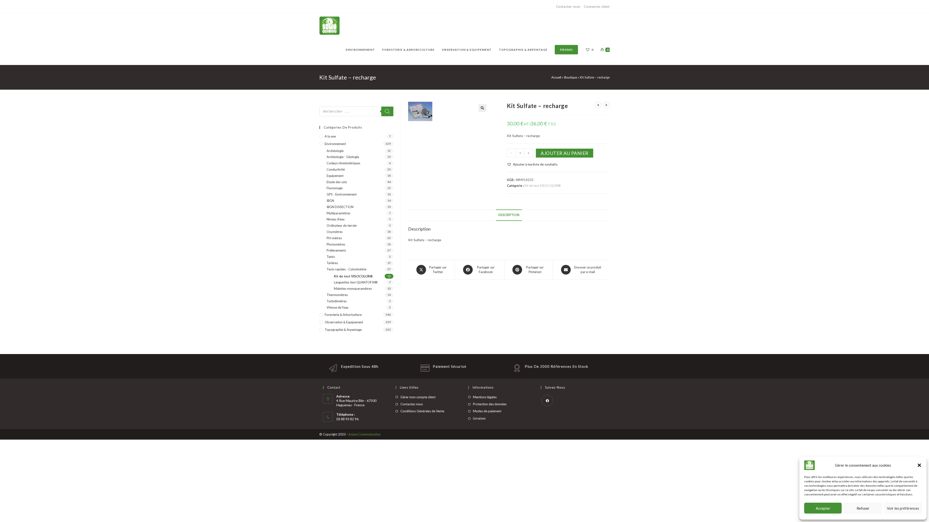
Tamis (331, 257)
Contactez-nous (568, 6)
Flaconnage (335, 188)
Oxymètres (335, 232)
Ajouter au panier (564, 153)
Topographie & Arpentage (343, 330)
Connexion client (597, 6)
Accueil (556, 77)
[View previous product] (598, 105)
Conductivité (336, 169)
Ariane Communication (364, 434)
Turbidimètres (337, 301)
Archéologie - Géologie (343, 157)
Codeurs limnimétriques (343, 163)
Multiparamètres (338, 213)
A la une (330, 136)
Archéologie (335, 151)
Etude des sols (337, 182)
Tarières (332, 263)
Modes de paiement (487, 411)
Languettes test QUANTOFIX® (356, 282)
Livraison (479, 418)
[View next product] (606, 105)
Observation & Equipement (344, 322)
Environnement (335, 144)
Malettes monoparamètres (353, 288)
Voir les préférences (903, 508)
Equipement (335, 176)
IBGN (330, 201)
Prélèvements (336, 250)
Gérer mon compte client (417, 397)
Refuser (863, 508)
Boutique (570, 77)
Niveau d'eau (336, 219)
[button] (919, 465)
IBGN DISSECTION (340, 207)
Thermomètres (337, 295)
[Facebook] (547, 400)
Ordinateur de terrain (342, 225)
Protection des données (490, 404)
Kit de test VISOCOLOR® (542, 186)
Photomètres (336, 244)
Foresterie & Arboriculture (343, 315)
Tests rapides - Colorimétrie (346, 269)
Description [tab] (508, 215)
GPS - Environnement (342, 194)
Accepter (823, 508)
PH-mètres (334, 238)
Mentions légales (485, 397)
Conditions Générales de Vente (422, 411)
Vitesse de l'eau (337, 307)
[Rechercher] (387, 111)
